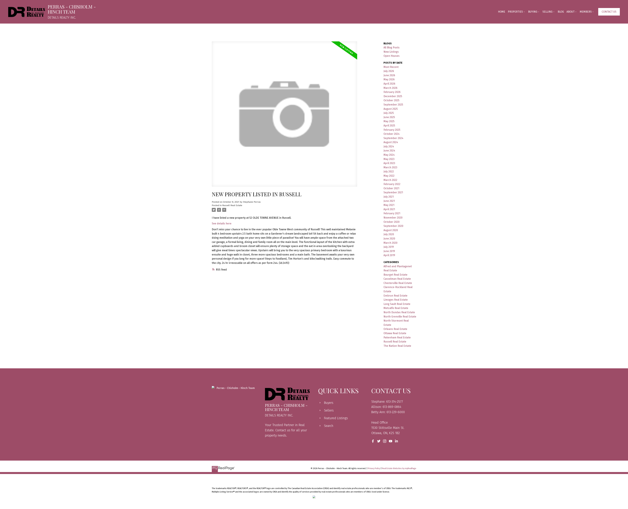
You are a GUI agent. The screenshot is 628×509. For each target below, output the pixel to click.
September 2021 (393, 192)
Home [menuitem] (501, 11)
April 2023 (389, 163)
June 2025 (389, 117)
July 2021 (389, 196)
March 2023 (390, 167)
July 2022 (389, 171)
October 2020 (392, 221)
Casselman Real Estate (397, 278)
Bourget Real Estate (395, 274)
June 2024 (389, 150)
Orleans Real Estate (395, 329)
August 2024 (391, 142)
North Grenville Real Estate (400, 316)
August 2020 (391, 230)
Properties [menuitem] (515, 11)
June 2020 (389, 238)
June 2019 (389, 251)
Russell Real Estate (232, 205)
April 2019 (389, 255)
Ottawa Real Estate (395, 333)
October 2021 (391, 188)
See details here (221, 223)
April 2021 (389, 209)
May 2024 (389, 154)
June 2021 (389, 200)
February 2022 (392, 184)
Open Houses (392, 55)
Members (586, 11)
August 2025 (391, 108)
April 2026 (389, 83)
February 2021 (392, 213)
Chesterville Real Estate (398, 283)
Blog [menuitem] (561, 11)
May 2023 (389, 159)
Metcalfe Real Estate (396, 308)
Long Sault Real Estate (397, 304)
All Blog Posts (392, 47)
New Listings (391, 51)
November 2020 (393, 217)
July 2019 (389, 246)
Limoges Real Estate (396, 299)
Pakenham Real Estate (397, 337)
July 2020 (389, 234)
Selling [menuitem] (547, 11)
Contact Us (609, 11)
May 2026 (389, 79)
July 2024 (389, 146)
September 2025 (393, 104)
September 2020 (393, 226)
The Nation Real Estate (397, 345)
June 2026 (389, 75)
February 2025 (392, 129)
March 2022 (390, 180)
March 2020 (390, 242)
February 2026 (392, 92)
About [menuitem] (571, 11)
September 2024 (393, 138)
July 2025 (389, 112)
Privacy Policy (374, 468)
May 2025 (389, 121)
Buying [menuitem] (532, 11)
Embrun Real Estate (395, 295)
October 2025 (391, 100)
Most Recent (391, 67)
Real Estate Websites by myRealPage (399, 468)
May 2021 (389, 205)
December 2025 (393, 96)
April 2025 (389, 125)
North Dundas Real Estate (399, 312)
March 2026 (390, 87)
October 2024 (392, 133)
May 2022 (389, 175)
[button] (609, 12)
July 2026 (389, 71)
